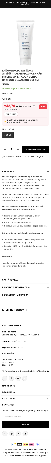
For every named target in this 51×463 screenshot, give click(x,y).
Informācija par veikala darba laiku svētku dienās (26, 371)
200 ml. (7, 135)
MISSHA (5, 84)
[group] (25, 42)
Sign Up (25, 425)
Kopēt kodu (11, 114)
